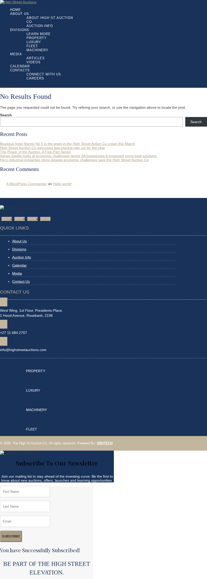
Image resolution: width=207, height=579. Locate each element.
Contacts (20, 70)
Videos (34, 62)
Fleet (32, 46)
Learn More (39, 34)
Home (15, 10)
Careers (35, 78)
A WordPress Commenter (26, 184)
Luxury (34, 42)
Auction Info (40, 26)
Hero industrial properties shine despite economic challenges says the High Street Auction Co (74, 160)
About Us (19, 14)
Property (37, 38)
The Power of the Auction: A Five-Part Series (35, 152)
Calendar (20, 66)
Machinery (37, 50)
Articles (36, 58)
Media (16, 54)
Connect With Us (44, 74)
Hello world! (62, 184)
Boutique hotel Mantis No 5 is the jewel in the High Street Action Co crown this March (67, 144)
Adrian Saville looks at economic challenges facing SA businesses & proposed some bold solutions (78, 156)
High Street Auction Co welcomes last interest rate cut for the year (52, 148)
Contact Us (21, 281)
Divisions (19, 30)
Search (6, 115)
